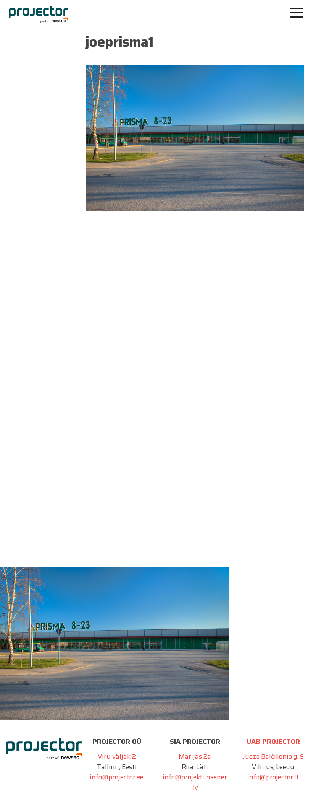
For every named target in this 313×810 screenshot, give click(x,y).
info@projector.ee (117, 777)
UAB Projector (273, 741)
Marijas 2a (195, 756)
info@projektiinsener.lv (195, 782)
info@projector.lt (273, 777)
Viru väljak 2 (117, 756)
